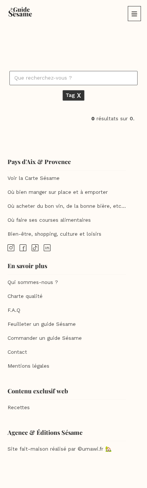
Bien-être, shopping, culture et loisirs (54, 234)
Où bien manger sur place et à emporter (58, 192)
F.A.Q (14, 310)
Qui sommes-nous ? (33, 282)
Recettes (19, 407)
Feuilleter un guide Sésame (42, 324)
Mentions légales (28, 366)
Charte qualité (25, 296)
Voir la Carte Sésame (34, 178)
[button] (134, 13)
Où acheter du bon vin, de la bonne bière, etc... (67, 206)
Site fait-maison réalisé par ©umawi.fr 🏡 (60, 449)
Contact (17, 352)
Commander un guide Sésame (45, 338)
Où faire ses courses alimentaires (49, 220)
